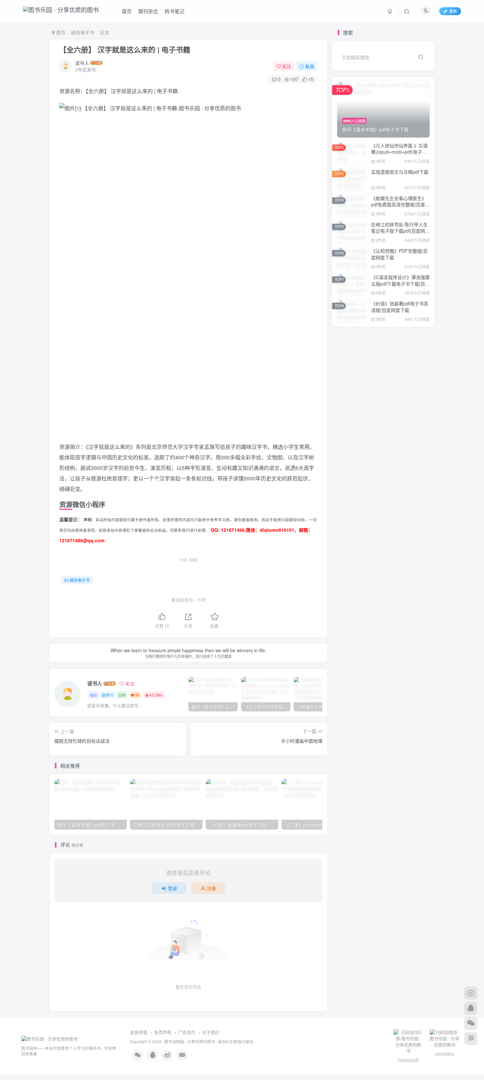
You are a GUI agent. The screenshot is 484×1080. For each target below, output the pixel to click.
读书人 (82, 63)
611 (109, 695)
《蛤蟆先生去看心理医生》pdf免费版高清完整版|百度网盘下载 (400, 204)
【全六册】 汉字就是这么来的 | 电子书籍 (124, 49)
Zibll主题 (229, 1041)
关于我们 (210, 1032)
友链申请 (138, 1032)
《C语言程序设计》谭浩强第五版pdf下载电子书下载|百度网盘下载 (400, 283)
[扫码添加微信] (470, 1023)
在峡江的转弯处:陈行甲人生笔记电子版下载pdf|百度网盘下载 (400, 231)
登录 (172, 888)
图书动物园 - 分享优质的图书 (189, 1041)
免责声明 (162, 1032)
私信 (309, 66)
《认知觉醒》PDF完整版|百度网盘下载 (399, 254)
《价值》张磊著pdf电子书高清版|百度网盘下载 (399, 306)
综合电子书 (82, 32)
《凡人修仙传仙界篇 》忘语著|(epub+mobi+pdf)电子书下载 (399, 152)
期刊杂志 (148, 11)
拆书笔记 (174, 11)
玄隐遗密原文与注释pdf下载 (399, 171)
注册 (211, 888)
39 (137, 695)
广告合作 (186, 1032)
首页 (127, 11)
